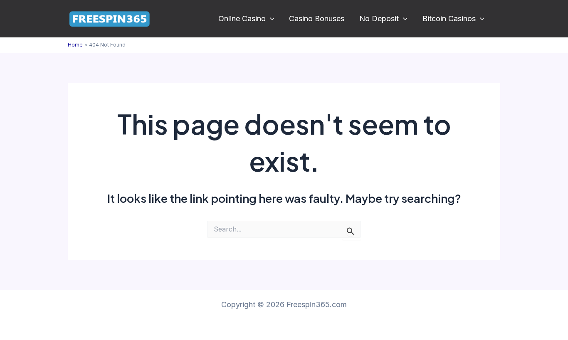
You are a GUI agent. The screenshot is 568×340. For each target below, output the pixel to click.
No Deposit (379, 18)
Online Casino (242, 18)
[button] (270, 19)
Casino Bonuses (316, 18)
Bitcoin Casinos (449, 18)
